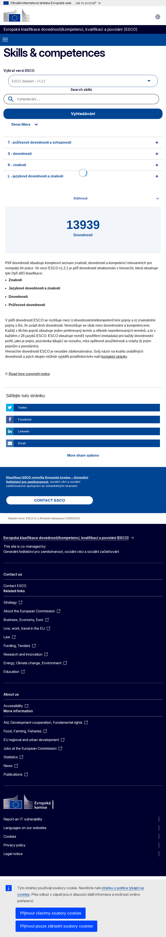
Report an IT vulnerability (22, 819)
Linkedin (23, 431)
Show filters (20, 124)
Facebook (25, 419)
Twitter (22, 407)
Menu (5, 39)
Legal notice (12, 854)
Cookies (9, 836)
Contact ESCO (14, 586)
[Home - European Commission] (16, 15)
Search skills (81, 89)
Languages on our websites (24, 828)
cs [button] (158, 17)
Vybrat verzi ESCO (19, 70)
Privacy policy (14, 845)
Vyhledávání (83, 113)
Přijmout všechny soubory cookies (50, 913)
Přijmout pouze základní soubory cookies (56, 926)
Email (22, 443)
